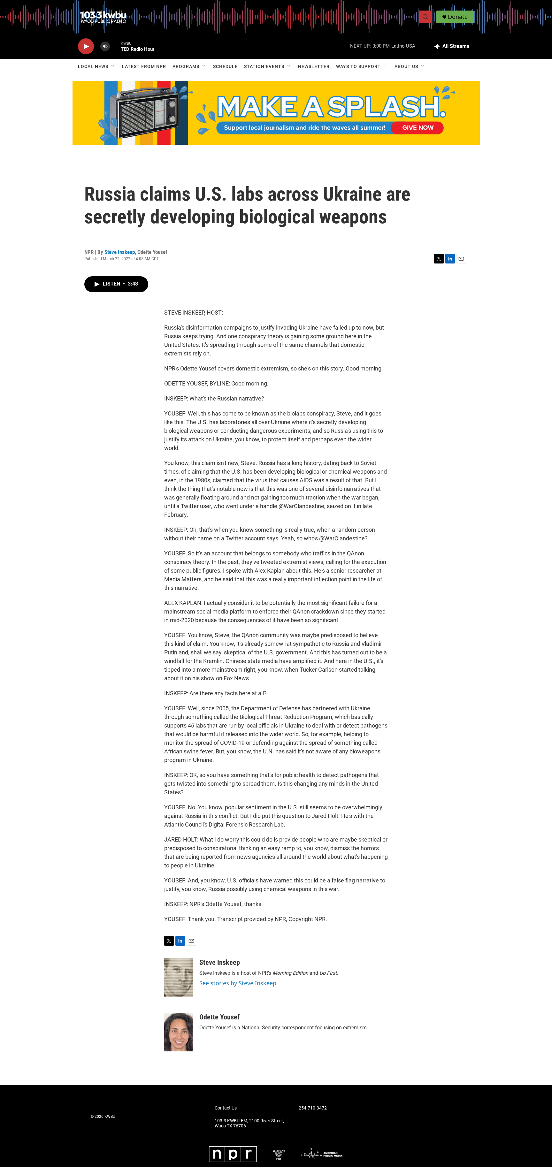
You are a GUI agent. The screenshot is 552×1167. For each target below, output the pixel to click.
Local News (93, 66)
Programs (185, 66)
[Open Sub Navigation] (113, 66)
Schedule (225, 66)
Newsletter (314, 66)
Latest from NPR (144, 66)
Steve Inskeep (119, 252)
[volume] (105, 46)
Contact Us (226, 1108)
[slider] (115, 46)
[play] (86, 46)
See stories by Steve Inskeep (237, 983)
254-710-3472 (313, 1108)
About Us (406, 66)
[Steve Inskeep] (178, 977)
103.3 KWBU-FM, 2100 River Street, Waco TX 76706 (249, 1123)
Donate (458, 16)
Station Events (264, 66)
